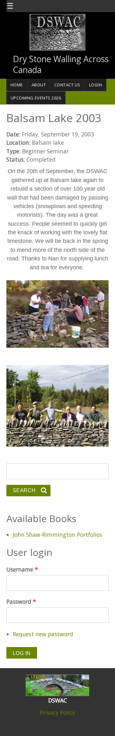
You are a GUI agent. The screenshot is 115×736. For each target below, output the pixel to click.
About (39, 85)
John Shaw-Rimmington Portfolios (57, 534)
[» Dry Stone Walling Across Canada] (57, 31)
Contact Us (67, 85)
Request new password (43, 634)
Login (95, 85)
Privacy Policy (57, 712)
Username (22, 569)
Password (21, 601)
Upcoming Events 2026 (36, 98)
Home (17, 85)
